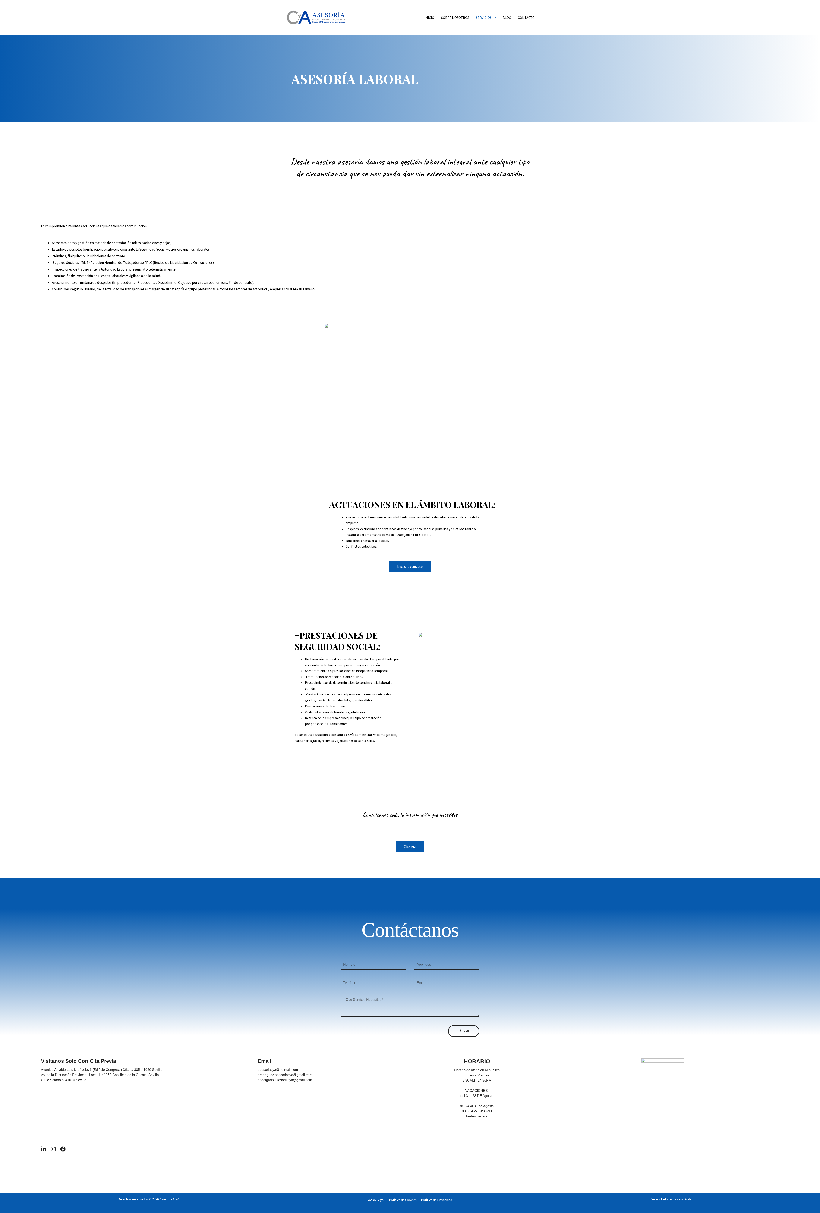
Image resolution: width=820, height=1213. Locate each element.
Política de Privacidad (436, 1200)
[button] (494, 17)
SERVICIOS (484, 17)
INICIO (429, 17)
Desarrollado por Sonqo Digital (671, 1199)
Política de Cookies (403, 1200)
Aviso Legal (376, 1200)
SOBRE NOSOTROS (455, 17)
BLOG (507, 17)
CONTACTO (526, 17)
